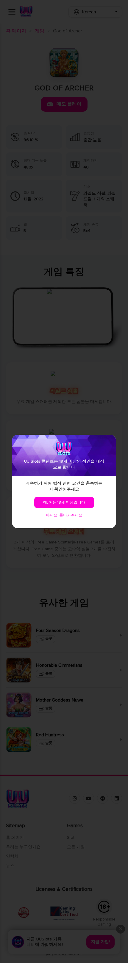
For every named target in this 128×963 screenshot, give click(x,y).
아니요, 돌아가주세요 (64, 515)
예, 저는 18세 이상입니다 (64, 502)
